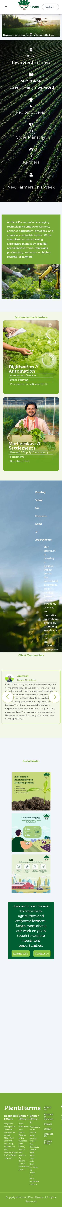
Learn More (20, 953)
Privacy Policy (48, 1142)
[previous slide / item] (4, 24)
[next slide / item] (57, 24)
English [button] (48, 6)
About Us (47, 1108)
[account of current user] (6, 7)
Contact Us (42, 953)
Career (47, 1128)
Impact (48, 1123)
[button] (27, 34)
